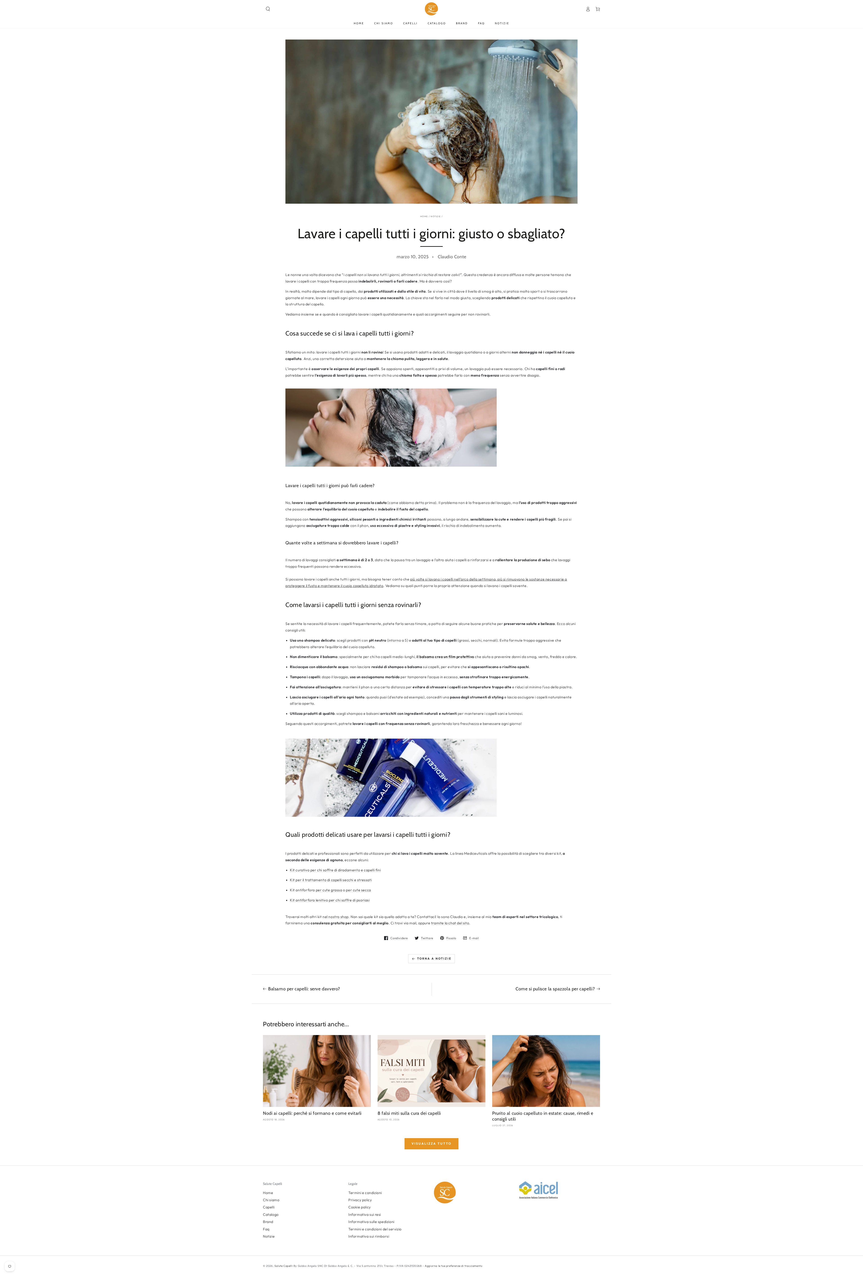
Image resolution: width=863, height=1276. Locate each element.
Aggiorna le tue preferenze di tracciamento (453, 1265)
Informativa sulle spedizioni (371, 1221)
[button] (268, 9)
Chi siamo (271, 1200)
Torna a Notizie (434, 958)
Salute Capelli (283, 1265)
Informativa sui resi (364, 1214)
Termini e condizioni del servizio (375, 1229)
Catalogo (271, 1214)
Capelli (268, 1207)
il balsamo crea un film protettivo (445, 656)
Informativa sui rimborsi (368, 1236)
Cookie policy (359, 1207)
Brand (268, 1221)
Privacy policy (360, 1200)
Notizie (436, 216)
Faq (266, 1229)
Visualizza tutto (431, 1143)
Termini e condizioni (365, 1192)
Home (424, 216)
